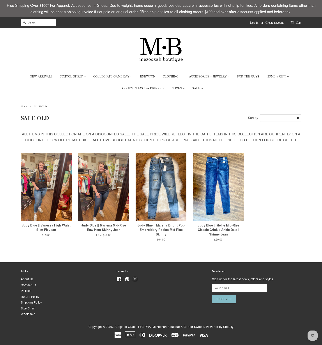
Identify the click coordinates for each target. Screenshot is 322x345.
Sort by (253, 117)
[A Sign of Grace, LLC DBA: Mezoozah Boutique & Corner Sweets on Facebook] (119, 280)
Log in (254, 22)
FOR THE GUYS (248, 76)
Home (24, 106)
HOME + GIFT (277, 76)
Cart (298, 22)
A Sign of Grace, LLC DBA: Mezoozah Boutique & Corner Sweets (159, 326)
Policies (26, 290)
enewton (147, 76)
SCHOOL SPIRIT (72, 76)
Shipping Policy (31, 302)
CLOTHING (171, 76)
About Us (27, 279)
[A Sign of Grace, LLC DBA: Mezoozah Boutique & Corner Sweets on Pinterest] (127, 280)
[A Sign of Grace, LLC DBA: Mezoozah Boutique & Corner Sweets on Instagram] (135, 280)
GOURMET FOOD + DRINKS (142, 88)
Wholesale (28, 314)
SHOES (177, 88)
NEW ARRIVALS (41, 76)
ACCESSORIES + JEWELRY (208, 76)
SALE (196, 88)
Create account (274, 22)
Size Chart (28, 308)
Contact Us (28, 285)
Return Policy (30, 296)
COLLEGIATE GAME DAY (111, 76)
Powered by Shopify (220, 326)
